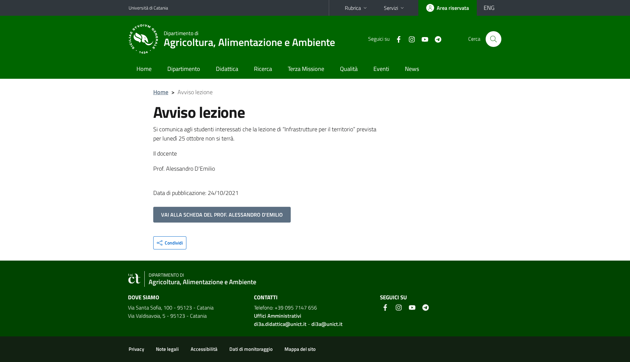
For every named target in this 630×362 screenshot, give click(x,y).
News (412, 68)
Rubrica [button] (353, 8)
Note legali (167, 349)
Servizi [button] (391, 8)
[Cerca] (493, 39)
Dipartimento (183, 68)
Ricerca (263, 68)
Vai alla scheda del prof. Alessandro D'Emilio (222, 215)
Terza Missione (306, 68)
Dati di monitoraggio (251, 349)
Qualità (349, 68)
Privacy (136, 349)
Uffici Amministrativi (277, 316)
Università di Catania (148, 7)
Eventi (381, 68)
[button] (169, 242)
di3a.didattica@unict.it (280, 324)
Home (144, 68)
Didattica (227, 68)
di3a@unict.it (327, 324)
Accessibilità (204, 349)
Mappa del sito (300, 349)
